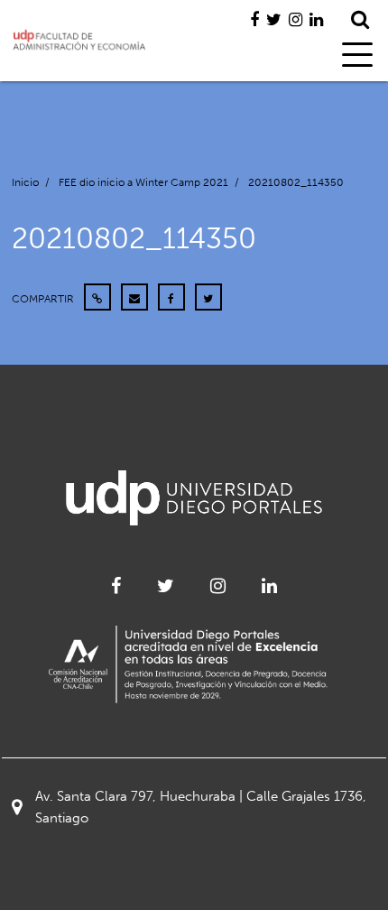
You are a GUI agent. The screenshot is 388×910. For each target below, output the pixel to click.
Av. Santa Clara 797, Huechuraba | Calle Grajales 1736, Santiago (200, 807)
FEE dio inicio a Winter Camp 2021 (143, 182)
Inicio (25, 182)
